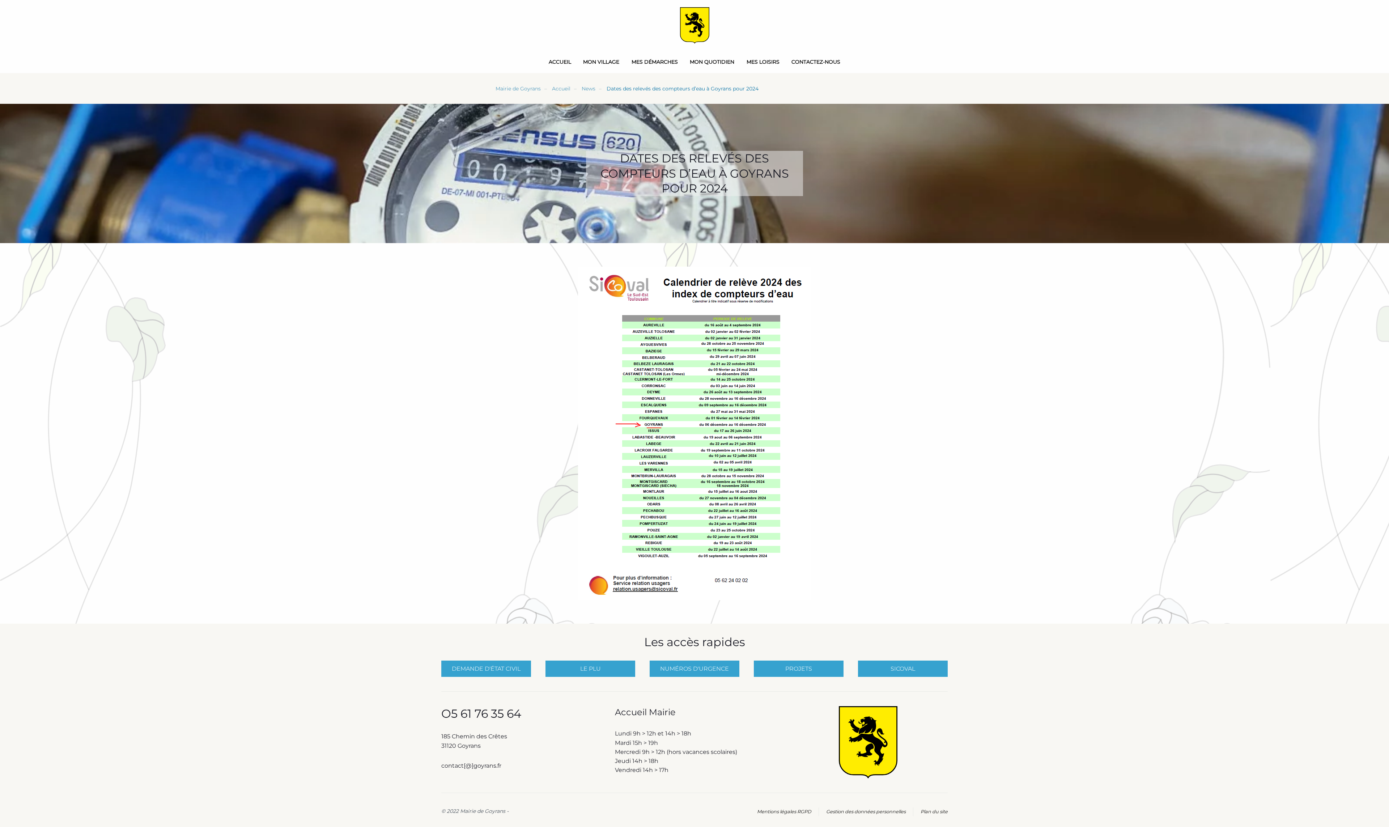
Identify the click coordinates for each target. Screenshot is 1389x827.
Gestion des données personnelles (866, 811)
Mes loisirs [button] (763, 62)
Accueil (560, 62)
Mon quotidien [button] (712, 62)
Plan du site (934, 811)
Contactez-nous (815, 62)
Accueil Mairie (645, 712)
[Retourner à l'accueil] (694, 25)
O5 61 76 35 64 (481, 714)
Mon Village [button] (601, 62)
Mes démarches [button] (655, 62)
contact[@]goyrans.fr (472, 765)
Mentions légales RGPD (784, 811)
